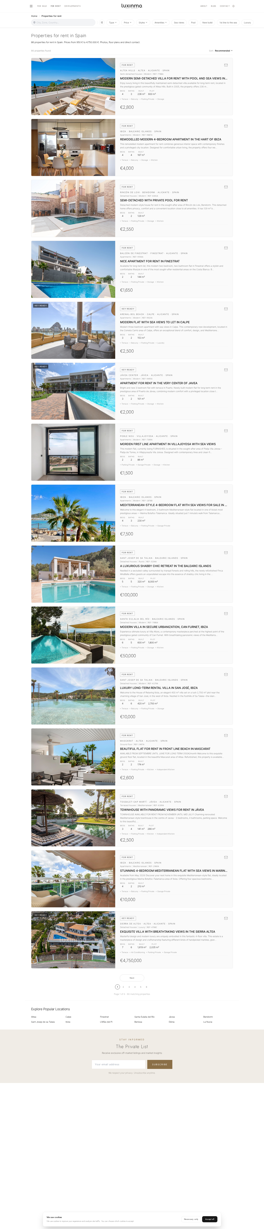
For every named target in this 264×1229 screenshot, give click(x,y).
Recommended (222, 50)
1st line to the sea (228, 22)
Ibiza (68, 1022)
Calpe (68, 1016)
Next (132, 978)
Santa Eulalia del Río (144, 1016)
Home (34, 16)
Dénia (171, 1022)
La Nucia (207, 1022)
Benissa (138, 1022)
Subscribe (159, 1064)
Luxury (247, 22)
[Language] (233, 6)
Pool (193, 22)
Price (126, 22)
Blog (213, 6)
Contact (225, 6)
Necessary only (191, 1219)
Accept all (209, 1219)
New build (207, 22)
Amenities (159, 22)
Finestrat (104, 1016)
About (203, 6)
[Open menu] (31, 6)
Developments (72, 6)
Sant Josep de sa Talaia (43, 1022)
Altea (33, 1016)
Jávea (172, 1016)
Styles (142, 22)
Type (111, 22)
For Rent (56, 6)
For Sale (42, 6)
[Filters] (102, 22)
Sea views (179, 22)
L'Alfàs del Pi (106, 1022)
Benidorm (208, 1016)
